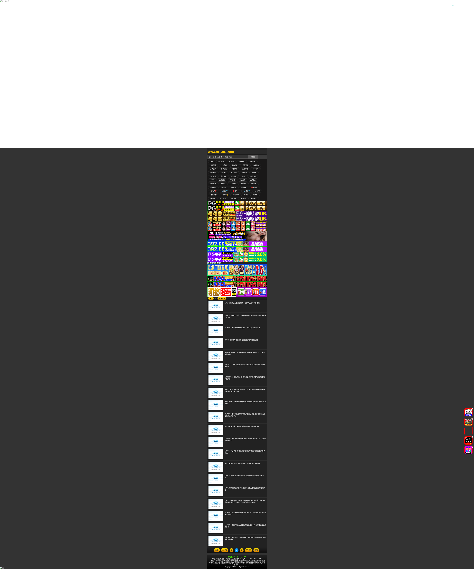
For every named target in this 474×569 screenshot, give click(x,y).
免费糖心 (213, 172)
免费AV (223, 183)
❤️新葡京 (254, 187)
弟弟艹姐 (253, 176)
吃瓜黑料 (242, 180)
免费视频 (213, 183)
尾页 (256, 550)
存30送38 (223, 198)
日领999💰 (225, 194)
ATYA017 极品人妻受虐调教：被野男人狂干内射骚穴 (242, 303)
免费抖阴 (234, 169)
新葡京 (255, 194)
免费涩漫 (222, 180)
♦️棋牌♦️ (236, 191)
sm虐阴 (233, 187)
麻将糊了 (253, 198)
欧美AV (231, 161)
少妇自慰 (213, 176)
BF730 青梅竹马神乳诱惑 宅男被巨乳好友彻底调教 (241, 340)
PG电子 (243, 198)
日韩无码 (241, 161)
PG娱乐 (212, 198)
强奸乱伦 (252, 161)
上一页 (224, 550)
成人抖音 (234, 172)
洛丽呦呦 (243, 183)
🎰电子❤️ (213, 191)
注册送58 (236, 194)
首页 (211, 161)
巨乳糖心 (223, 172)
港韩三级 (234, 165)
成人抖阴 (244, 172)
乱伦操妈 (213, 187)
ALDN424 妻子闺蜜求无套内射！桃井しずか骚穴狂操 (242, 328)
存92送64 (233, 198)
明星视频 (245, 165)
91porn (233, 176)
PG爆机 (246, 194)
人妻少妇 (213, 169)
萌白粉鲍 (253, 183)
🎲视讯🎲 (213, 194)
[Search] (264, 151)
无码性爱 (243, 187)
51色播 (254, 172)
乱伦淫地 (245, 169)
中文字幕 (224, 165)
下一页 (248, 550)
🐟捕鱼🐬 (225, 191)
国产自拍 (221, 161)
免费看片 (253, 180)
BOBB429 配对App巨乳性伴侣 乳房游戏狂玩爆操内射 (242, 463)
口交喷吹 (256, 165)
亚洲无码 (223, 187)
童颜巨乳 (213, 165)
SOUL (212, 180)
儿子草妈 (233, 183)
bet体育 (257, 191)
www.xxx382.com (221, 152)
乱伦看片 (255, 169)
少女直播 (223, 176)
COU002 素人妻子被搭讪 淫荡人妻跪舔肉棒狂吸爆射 (242, 426)
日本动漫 (224, 169)
